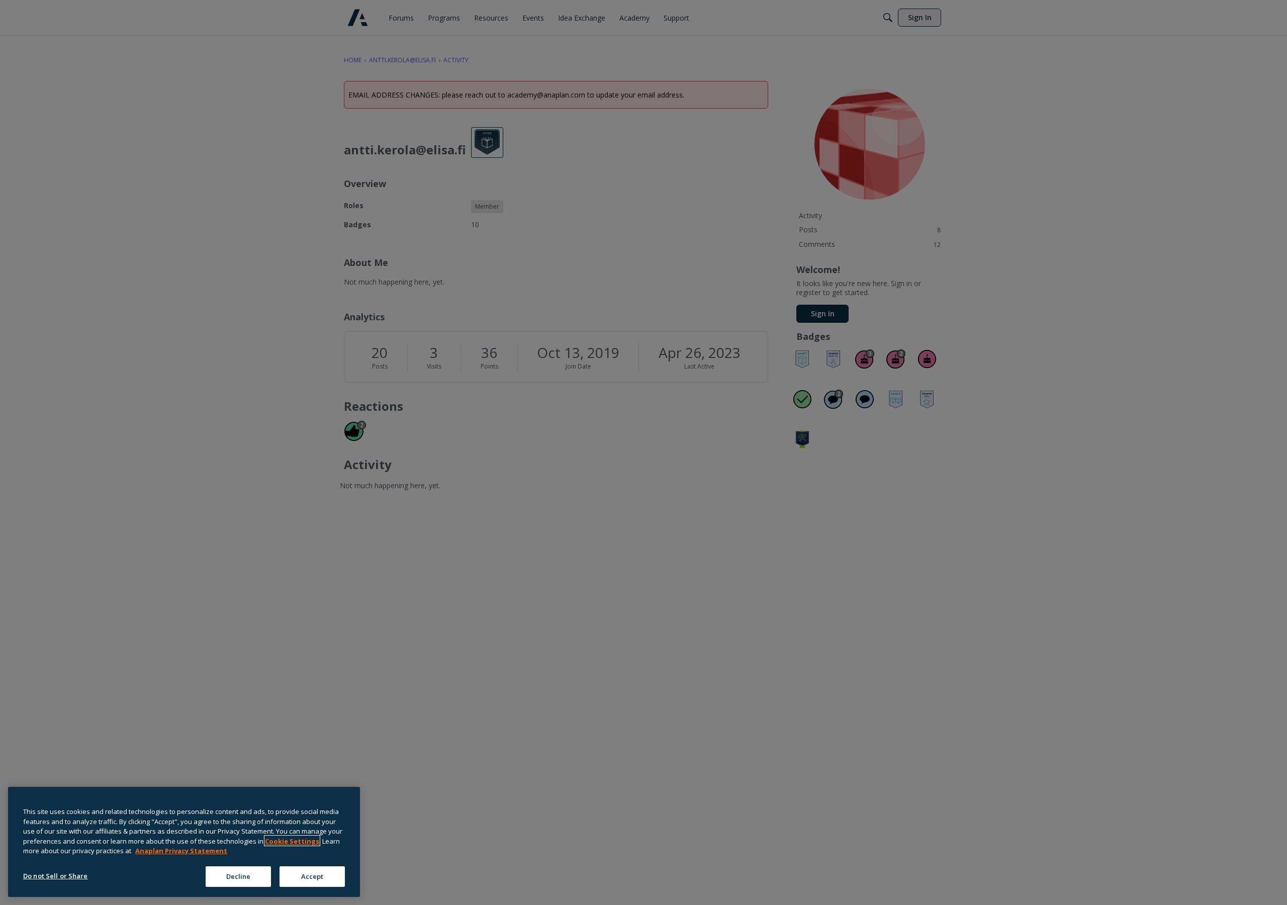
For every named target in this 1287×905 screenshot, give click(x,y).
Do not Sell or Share (55, 875)
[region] (184, 842)
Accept (312, 875)
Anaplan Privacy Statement (181, 850)
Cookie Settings (292, 840)
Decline (238, 875)
